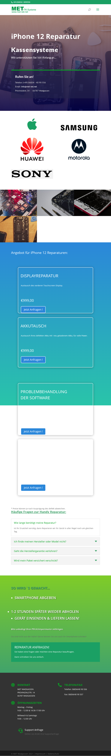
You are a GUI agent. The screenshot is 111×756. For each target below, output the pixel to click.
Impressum (40, 753)
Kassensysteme (34, 50)
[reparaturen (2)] (55, 215)
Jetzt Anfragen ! (33, 309)
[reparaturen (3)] (92, 215)
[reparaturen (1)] (18, 215)
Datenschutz (53, 753)
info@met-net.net (29, 87)
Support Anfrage (34, 729)
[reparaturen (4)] (18, 241)
